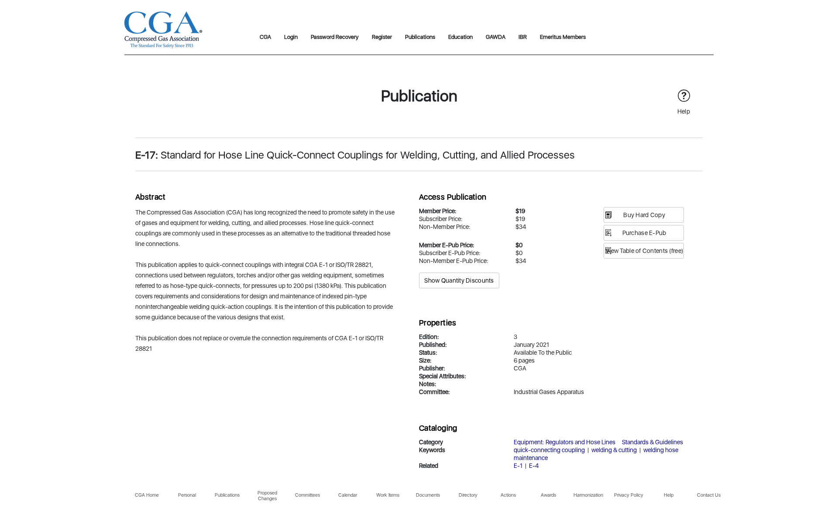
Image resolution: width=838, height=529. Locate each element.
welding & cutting (614, 449)
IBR (523, 37)
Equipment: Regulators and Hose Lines (564, 442)
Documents (428, 495)
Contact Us (709, 495)
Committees (307, 495)
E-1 (518, 465)
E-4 (534, 465)
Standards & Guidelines (652, 442)
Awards (548, 495)
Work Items (387, 495)
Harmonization (588, 495)
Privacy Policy (628, 495)
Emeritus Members (563, 37)
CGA (265, 37)
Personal (187, 495)
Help (668, 495)
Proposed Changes (267, 495)
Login (291, 37)
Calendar (347, 495)
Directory (468, 495)
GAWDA (495, 37)
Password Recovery (335, 37)
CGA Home (147, 495)
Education (460, 37)
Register (382, 37)
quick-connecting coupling (549, 449)
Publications (420, 37)
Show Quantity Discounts (459, 280)
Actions (508, 495)
